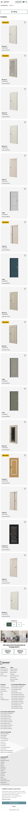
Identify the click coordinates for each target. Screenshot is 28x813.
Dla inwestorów (4, 691)
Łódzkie (2, 765)
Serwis (2, 694)
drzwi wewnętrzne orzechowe (17, 703)
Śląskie (2, 777)
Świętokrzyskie (4, 779)
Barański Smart (13, 672)
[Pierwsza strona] (4, 624)
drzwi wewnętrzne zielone (16, 706)
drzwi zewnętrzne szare (5, 723)
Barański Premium (14, 669)
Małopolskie (3, 767)
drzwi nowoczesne (4, 738)
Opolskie (2, 770)
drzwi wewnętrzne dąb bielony (17, 694)
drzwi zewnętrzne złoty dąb (6, 728)
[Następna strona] (22, 624)
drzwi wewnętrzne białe (16, 689)
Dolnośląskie (3, 758)
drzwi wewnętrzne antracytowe (17, 686)
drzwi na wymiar (4, 675)
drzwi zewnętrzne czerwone (6, 720)
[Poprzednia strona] (6, 624)
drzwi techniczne (4, 672)
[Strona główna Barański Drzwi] (6, 2)
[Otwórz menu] (2, 2)
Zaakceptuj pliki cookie (14, 802)
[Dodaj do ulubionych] (25, 22)
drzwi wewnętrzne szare (16, 704)
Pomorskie (3, 775)
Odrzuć (14, 806)
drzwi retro (3, 742)
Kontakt (2, 698)
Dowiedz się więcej (6, 799)
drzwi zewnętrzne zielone (6, 726)
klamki (2, 674)
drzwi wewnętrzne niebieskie (17, 701)
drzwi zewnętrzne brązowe (6, 716)
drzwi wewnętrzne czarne (16, 692)
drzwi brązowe (14, 691)
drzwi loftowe (3, 737)
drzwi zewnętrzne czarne (6, 718)
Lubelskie (2, 762)
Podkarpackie (3, 772)
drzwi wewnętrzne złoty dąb (17, 708)
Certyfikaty (12, 680)
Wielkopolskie (3, 782)
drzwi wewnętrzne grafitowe (17, 699)
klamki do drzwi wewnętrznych (7, 750)
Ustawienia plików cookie (14, 809)
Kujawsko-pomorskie (5, 760)
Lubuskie (2, 763)
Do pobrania (3, 689)
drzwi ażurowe (4, 749)
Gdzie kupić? (3, 686)
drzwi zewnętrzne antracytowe (7, 713)
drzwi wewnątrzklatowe (5, 747)
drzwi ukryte (3, 745)
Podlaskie (3, 774)
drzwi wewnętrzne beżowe (16, 687)
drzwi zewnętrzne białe (5, 715)
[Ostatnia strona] (24, 624)
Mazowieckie (3, 768)
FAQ (1, 696)
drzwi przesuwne (4, 740)
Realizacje (12, 674)
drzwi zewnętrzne (4, 670)
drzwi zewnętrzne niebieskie (6, 721)
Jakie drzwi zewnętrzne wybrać (20, 651)
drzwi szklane (3, 743)
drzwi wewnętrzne (4, 669)
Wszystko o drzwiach (5, 687)
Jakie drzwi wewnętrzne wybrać (8, 651)
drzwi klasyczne (4, 735)
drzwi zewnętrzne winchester (7, 725)
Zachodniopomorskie (5, 784)
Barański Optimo (13, 670)
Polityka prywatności (5, 699)
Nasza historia (13, 677)
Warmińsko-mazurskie (5, 780)
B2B (1, 692)
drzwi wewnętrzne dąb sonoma (17, 698)
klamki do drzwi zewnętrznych (7, 752)
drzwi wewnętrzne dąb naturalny (18, 696)
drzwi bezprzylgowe (5, 733)
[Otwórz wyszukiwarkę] (26, 2)
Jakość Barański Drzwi (14, 675)
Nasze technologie (14, 679)
